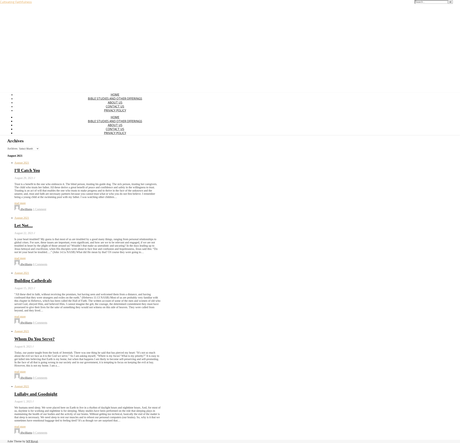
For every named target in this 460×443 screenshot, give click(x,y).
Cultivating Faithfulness (16, 2)
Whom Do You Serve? (34, 339)
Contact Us (115, 106)
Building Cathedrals (33, 280)
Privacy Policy (115, 110)
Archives (12, 148)
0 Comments (40, 264)
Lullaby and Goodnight (35, 394)
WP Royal (32, 441)
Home (115, 95)
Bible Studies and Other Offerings (115, 99)
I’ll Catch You (27, 170)
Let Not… (23, 225)
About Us (115, 102)
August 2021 (21, 162)
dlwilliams (26, 209)
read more (20, 203)
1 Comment (39, 209)
